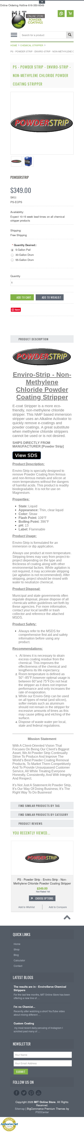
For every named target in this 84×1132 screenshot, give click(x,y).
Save (17, 309)
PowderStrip (19, 177)
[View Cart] (70, 13)
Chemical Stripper (31, 45)
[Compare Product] (61, 13)
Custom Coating (24, 1023)
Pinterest (31, 1093)
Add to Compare (58, 907)
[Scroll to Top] (68, 918)
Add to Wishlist (26, 907)
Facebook (16, 1093)
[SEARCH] (69, 35)
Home (13, 45)
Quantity (15, 276)
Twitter (24, 1093)
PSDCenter (42, 1112)
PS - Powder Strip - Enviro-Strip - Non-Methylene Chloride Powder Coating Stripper (42, 881)
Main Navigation (14, 35)
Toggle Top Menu (42, 2)
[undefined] (42, 153)
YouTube (38, 1093)
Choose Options (44, 898)
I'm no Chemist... (24, 1007)
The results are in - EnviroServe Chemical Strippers (40, 988)
